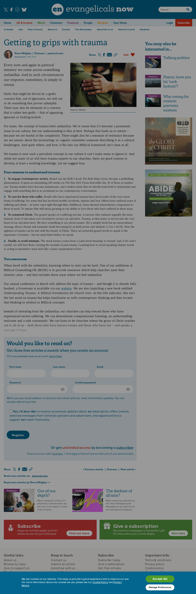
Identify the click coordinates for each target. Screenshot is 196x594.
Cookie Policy (100, 582)
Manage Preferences (160, 587)
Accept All (160, 579)
